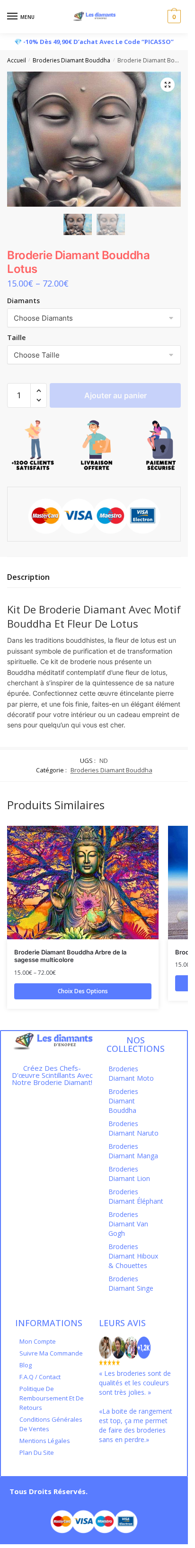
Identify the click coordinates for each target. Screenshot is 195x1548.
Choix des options (83, 991)
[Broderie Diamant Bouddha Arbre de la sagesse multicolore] (83, 882)
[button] (38, 391)
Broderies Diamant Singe (130, 1283)
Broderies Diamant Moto (131, 1073)
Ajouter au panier (115, 395)
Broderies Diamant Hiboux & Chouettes (133, 1256)
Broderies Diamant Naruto (133, 1128)
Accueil (16, 60)
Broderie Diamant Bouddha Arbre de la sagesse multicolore (70, 956)
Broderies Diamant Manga (133, 1151)
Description (28, 577)
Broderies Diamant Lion (129, 1173)
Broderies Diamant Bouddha (71, 60)
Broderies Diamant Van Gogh (128, 1224)
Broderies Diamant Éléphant (135, 1196)
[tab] (94, 577)
